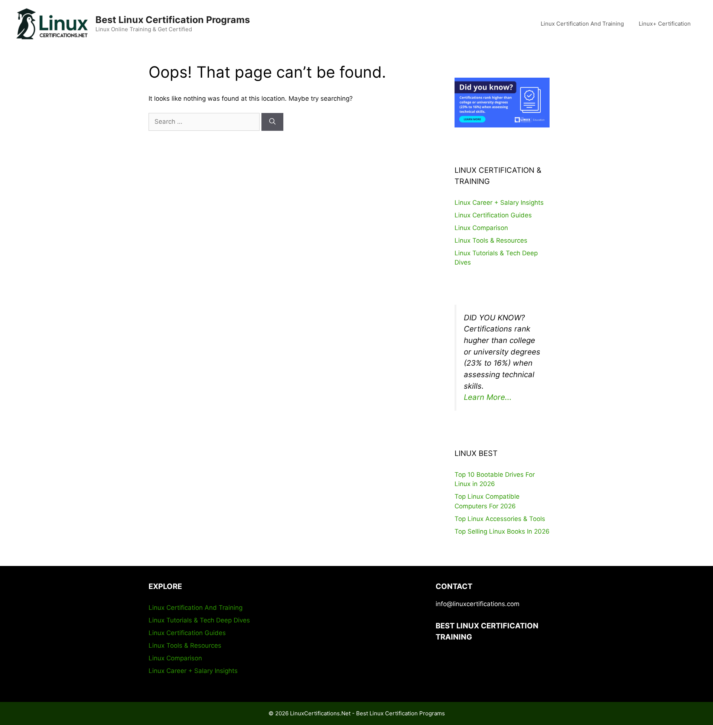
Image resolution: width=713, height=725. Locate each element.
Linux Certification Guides (493, 215)
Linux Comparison (481, 228)
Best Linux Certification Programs (172, 19)
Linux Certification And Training (582, 23)
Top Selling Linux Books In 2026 (502, 531)
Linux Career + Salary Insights (499, 202)
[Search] (272, 122)
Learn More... (488, 397)
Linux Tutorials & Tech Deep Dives (199, 620)
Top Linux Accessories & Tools (500, 518)
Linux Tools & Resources (491, 240)
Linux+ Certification (665, 23)
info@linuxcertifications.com (478, 604)
